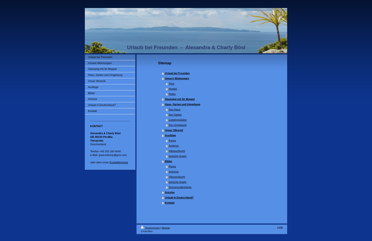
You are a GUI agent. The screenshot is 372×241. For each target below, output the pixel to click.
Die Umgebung (178, 125)
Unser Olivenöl (174, 130)
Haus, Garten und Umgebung (182, 104)
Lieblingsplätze (178, 119)
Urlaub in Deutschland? (179, 197)
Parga (172, 140)
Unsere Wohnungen (177, 78)
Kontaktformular (119, 162)
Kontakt (170, 202)
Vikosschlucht (177, 151)
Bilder (168, 161)
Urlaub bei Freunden (177, 73)
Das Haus (174, 109)
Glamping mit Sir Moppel (180, 99)
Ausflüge (170, 135)
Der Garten (175, 114)
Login (280, 227)
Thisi (171, 83)
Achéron (174, 145)
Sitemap (165, 228)
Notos (172, 94)
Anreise (170, 192)
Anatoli (173, 88)
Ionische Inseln (177, 156)
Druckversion (152, 228)
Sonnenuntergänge (180, 187)
